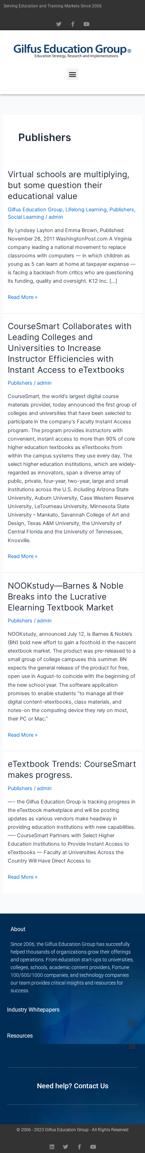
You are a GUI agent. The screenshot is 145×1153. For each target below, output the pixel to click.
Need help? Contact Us (72, 1086)
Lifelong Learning (86, 209)
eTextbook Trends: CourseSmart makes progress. (72, 769)
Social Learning (26, 217)
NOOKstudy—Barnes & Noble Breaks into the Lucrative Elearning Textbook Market (66, 597)
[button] (72, 74)
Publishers (121, 209)
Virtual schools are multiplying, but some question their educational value (69, 185)
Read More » (23, 296)
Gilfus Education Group (35, 209)
